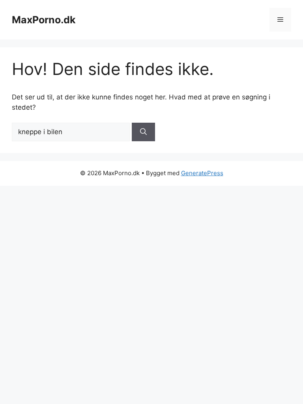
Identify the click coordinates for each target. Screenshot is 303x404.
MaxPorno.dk (44, 20)
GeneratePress (202, 173)
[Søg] (143, 132)
